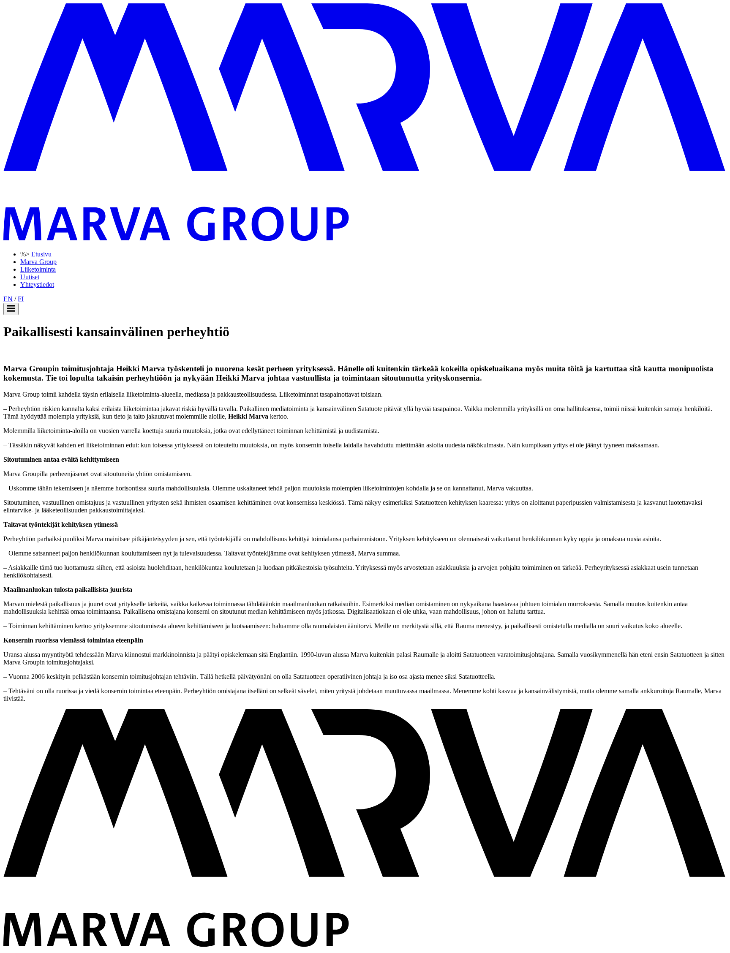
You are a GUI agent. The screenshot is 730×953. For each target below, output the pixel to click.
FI (21, 298)
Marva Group (38, 261)
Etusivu (41, 254)
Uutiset (29, 276)
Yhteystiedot (37, 284)
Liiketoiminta (38, 269)
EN (8, 298)
